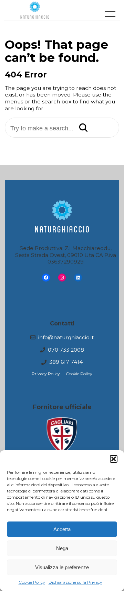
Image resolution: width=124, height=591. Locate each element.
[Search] (83, 127)
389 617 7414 (66, 362)
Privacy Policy (46, 373)
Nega (62, 548)
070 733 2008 (66, 350)
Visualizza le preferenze (62, 567)
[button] (113, 458)
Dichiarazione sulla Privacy (75, 582)
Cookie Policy (32, 582)
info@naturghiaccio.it (66, 337)
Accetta (62, 529)
